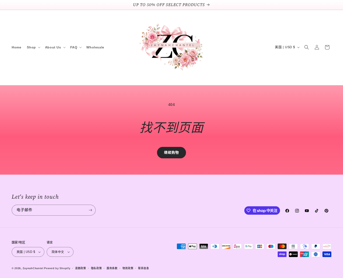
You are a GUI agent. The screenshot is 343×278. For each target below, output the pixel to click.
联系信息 (143, 268)
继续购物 (171, 152)
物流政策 (127, 268)
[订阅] (90, 210)
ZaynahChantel (33, 268)
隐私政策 (96, 268)
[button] (33, 47)
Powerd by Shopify (57, 268)
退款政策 (80, 268)
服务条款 (112, 268)
